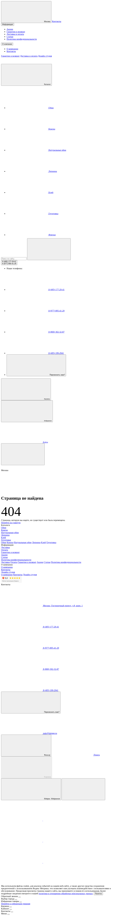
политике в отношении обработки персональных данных (66, 893)
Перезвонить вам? (57, 375)
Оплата (4, 550)
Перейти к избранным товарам (15, 904)
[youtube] (63, 862)
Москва (47, 21)
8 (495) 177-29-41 (56, 289)
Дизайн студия (45, 56)
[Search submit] (49, 249)
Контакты (56, 21)
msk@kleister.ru (49, 733)
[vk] (63, 841)
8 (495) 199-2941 (56, 353)
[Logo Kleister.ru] (21, 62)
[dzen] (21, 883)
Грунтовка (53, 213)
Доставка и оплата (15, 34)
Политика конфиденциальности (22, 39)
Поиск (96, 755)
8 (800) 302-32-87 (56, 332)
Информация (7, 24)
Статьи (10, 36)
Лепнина (52, 171)
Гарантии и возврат (16, 32)
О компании (7, 44)
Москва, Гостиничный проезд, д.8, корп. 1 (62, 605)
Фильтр (47, 755)
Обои (51, 108)
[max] (22, 820)
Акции (10, 29)
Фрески (52, 235)
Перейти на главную (11, 522)
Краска (51, 129)
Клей (50, 192)
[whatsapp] (22, 841)
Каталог (47, 84)
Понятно (98, 894)
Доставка (5, 547)
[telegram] (63, 820)
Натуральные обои (57, 150)
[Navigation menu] (23, 454)
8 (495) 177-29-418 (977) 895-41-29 (9, 263)
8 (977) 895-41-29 (56, 311)
